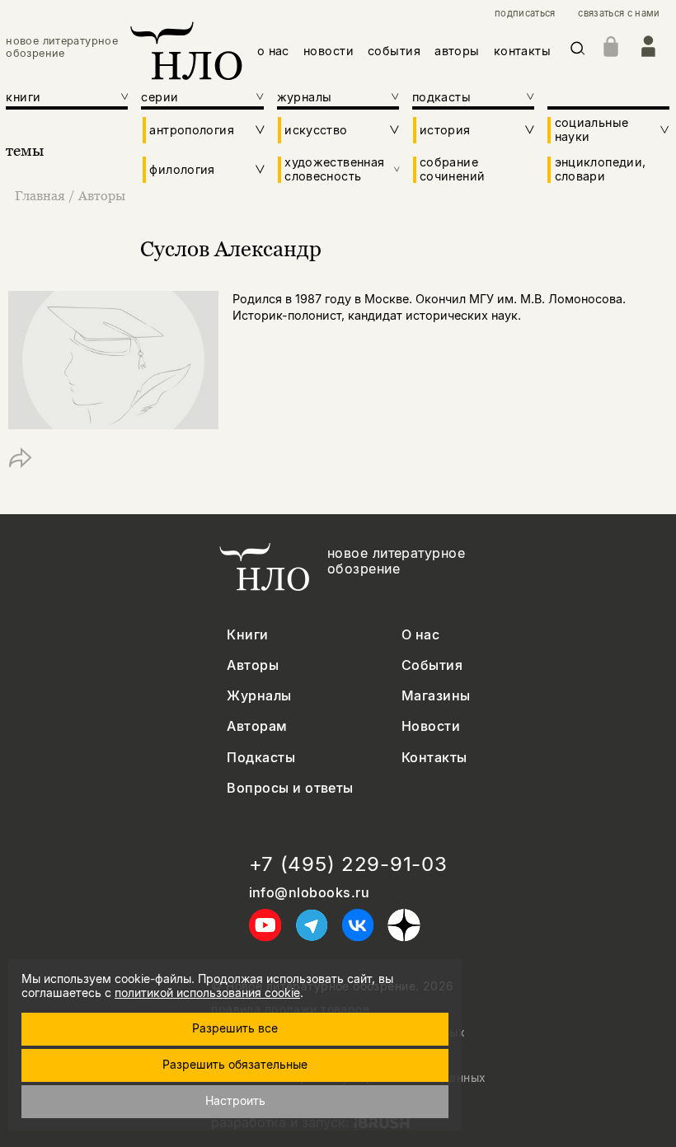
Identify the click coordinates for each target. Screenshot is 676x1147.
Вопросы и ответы (290, 788)
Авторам (257, 726)
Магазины (436, 696)
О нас (420, 635)
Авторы (101, 195)
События (431, 665)
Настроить (235, 1100)
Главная (40, 195)
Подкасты (261, 757)
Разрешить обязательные (234, 1064)
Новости (430, 726)
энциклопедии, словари (600, 169)
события (394, 51)
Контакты (434, 757)
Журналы (259, 696)
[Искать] (577, 51)
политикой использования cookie (207, 992)
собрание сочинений (452, 169)
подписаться (525, 13)
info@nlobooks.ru (309, 893)
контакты (522, 51)
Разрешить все (235, 1028)
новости (328, 51)
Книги (247, 635)
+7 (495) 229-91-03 (348, 864)
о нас (273, 51)
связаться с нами (619, 13)
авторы (457, 51)
